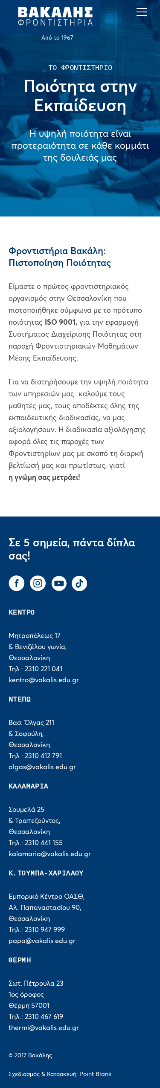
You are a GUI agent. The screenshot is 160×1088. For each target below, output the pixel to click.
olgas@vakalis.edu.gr (42, 767)
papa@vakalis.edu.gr (42, 941)
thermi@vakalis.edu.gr (44, 1028)
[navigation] (144, 12)
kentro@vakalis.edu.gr (44, 680)
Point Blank (95, 1074)
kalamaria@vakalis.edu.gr (50, 854)
